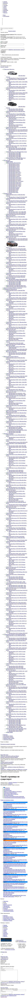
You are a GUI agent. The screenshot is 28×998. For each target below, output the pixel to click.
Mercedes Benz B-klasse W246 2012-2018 (18, 200)
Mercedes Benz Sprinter (14, 188)
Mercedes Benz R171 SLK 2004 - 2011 (17, 585)
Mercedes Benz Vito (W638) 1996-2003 (17, 148)
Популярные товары (8, 735)
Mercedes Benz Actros (13, 189)
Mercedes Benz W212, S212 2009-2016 (17, 213)
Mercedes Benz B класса (14, 165)
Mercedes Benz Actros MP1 (15, 153)
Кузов (8, 789)
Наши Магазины (4, 754)
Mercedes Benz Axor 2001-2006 (16, 159)
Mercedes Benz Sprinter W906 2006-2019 (18, 279)
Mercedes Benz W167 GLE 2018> (16, 501)
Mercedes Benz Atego (13, 192)
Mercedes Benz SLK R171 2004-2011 (17, 415)
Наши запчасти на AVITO (7, 763)
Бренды (5, 11)
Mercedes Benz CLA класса (15, 175)
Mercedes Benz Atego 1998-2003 (16, 729)
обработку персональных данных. (16, 49)
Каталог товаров (4, 67)
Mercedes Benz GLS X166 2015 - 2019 (17, 394)
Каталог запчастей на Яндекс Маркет (9, 757)
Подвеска (11, 795)
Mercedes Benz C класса (14, 166)
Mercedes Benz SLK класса (15, 172)
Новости (5, 12)
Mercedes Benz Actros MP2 (15, 154)
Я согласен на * (13, 981)
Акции (4, 6)
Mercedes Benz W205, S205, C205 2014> (18, 86)
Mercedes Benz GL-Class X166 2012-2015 (18, 240)
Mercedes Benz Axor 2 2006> (15, 427)
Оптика (9, 790)
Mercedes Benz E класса (14, 167)
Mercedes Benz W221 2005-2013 (16, 109)
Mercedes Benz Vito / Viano (15, 186)
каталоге (10, 783)
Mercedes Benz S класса (14, 170)
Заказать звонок (12, 31)
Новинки (5, 734)
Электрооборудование (20, 797)
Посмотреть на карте (10, 949)
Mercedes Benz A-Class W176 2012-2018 (18, 78)
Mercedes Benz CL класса (14, 173)
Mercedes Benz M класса (14, 169)
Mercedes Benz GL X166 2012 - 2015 (17, 393)
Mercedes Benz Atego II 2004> (15, 731)
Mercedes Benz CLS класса (15, 180)
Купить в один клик (16, 982)
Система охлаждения (19, 796)
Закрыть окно (4, 60)
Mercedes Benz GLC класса (15, 184)
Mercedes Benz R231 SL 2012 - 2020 (17, 581)
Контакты (5, 2)
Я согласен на (13, 49)
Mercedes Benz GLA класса (15, 178)
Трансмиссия (13, 792)
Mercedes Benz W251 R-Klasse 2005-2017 (18, 504)
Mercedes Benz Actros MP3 (15, 155)
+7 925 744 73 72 (4, 31)
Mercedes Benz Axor (13, 191)
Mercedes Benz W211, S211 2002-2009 (17, 211)
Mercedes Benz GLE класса (15, 177)
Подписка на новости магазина (8, 744)
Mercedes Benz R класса (14, 187)
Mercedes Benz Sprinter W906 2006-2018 (18, 349)
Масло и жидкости (17, 791)
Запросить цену (12, 995)
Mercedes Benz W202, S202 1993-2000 (17, 445)
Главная (5, 1)
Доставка (5, 5)
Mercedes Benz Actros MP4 (15, 156)
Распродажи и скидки (8, 737)
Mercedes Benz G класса (14, 176)
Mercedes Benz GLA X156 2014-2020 (17, 248)
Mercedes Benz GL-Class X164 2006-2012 (18, 129)
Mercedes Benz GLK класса (15, 182)
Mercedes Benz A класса (14, 164)
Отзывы (5, 9)
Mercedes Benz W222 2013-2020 (16, 110)
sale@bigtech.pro (22, 941)
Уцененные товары (7, 739)
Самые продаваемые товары (7, 800)
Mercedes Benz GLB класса (15, 183)
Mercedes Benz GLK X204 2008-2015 (17, 527)
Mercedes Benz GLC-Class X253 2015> (17, 327)
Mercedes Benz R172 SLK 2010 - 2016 (17, 586)
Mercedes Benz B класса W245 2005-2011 (18, 442)
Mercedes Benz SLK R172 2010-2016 (17, 275)
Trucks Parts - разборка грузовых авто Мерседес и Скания (14, 769)
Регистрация (6, 16)
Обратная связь (4, 956)
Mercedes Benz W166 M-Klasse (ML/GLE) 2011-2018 (16, 125)
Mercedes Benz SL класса (14, 171)
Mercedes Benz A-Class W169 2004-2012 (18, 638)
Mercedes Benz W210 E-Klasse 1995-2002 (18, 92)
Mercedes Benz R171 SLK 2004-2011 (17, 487)
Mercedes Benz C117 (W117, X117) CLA (18, 264)
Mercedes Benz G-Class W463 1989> (17, 113)
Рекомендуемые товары (8, 738)
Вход (4, 15)
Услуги (5, 7)
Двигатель (7, 787)
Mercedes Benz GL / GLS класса (16, 181)
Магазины (5, 10)
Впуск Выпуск (14, 794)
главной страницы (12, 782)
